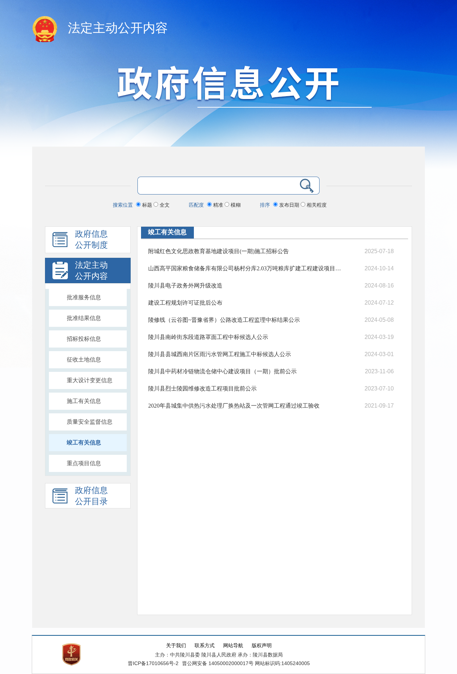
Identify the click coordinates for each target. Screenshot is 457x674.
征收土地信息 (84, 359)
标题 (147, 205)
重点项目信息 (84, 463)
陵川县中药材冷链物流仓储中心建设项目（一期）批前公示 (222, 371)
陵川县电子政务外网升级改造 (185, 285)
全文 (164, 205)
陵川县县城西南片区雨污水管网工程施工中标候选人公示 (219, 354)
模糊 (235, 205)
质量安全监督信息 (89, 422)
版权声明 (262, 645)
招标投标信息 (84, 339)
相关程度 (316, 205)
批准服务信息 (84, 297)
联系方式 (205, 645)
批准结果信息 (84, 318)
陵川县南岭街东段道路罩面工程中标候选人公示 (208, 337)
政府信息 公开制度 (91, 240)
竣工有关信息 (84, 442)
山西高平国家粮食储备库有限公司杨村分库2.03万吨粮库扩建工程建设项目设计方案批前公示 (246, 268)
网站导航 (233, 645)
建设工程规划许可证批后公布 (185, 303)
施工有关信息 (84, 401)
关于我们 (176, 645)
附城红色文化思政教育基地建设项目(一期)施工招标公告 (218, 251)
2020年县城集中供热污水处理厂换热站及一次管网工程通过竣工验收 (234, 406)
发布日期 (289, 205)
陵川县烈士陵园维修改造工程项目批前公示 (202, 388)
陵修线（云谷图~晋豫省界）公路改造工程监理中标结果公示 (224, 320)
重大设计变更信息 (89, 380)
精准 (218, 205)
